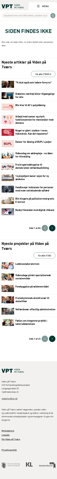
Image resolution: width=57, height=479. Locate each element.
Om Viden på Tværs (11, 439)
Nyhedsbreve (8, 430)
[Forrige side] (45, 228)
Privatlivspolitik (9, 449)
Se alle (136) (44, 255)
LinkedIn (6, 435)
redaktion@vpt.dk (9, 398)
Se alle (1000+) (43, 73)
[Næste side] (52, 228)
